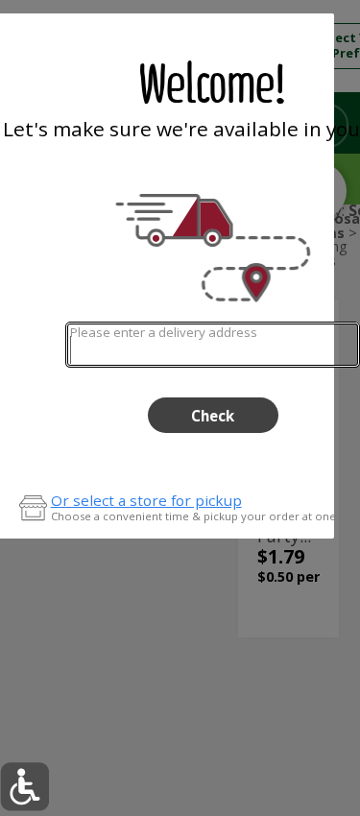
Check (212, 415)
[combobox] (212, 344)
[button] (24, 786)
